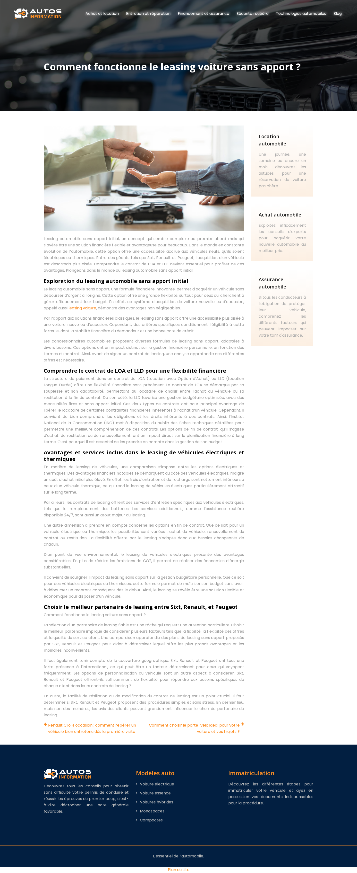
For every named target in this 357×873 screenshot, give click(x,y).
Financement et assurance (203, 13)
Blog (337, 13)
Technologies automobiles (301, 13)
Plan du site (178, 870)
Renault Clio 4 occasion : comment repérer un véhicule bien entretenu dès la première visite (92, 728)
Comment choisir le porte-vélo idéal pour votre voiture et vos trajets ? (194, 728)
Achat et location (102, 13)
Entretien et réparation (148, 13)
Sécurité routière (253, 13)
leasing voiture (82, 308)
